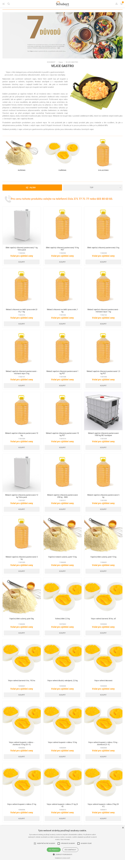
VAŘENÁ (62, 170)
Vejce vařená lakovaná (103, 680)
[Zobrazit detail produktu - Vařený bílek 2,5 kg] (62, 596)
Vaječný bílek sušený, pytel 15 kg (103, 557)
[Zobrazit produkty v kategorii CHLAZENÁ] (103, 153)
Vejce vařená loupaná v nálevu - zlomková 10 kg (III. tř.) (21, 743)
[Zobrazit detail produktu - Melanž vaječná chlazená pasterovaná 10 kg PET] (62, 411)
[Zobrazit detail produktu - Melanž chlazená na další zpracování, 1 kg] (62, 287)
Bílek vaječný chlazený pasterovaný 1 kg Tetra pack (22, 249)
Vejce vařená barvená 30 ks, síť (103, 619)
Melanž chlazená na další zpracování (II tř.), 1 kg (21, 310)
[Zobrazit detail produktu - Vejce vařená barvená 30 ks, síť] (103, 596)
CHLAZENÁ (103, 170)
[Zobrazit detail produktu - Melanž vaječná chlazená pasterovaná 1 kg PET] (62, 349)
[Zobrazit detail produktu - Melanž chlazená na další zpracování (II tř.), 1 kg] (22, 287)
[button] (62, 854)
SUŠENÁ (22, 170)
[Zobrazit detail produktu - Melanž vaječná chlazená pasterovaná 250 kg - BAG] (62, 473)
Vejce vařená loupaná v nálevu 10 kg (62, 742)
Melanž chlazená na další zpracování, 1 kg (62, 310)
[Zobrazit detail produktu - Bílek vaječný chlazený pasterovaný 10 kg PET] (62, 225)
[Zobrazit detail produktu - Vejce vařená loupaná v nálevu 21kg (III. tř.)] (103, 782)
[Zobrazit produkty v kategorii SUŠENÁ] (21, 153)
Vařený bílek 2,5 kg (62, 619)
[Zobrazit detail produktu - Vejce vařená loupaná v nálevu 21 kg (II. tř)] (62, 782)
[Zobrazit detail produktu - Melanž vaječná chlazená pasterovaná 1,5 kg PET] (103, 349)
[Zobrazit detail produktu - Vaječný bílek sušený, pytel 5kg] (22, 596)
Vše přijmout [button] (54, 850)
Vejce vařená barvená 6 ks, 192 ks (21, 680)
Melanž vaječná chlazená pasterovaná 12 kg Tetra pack (21, 496)
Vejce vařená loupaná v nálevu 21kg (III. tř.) (103, 805)
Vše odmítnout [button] (70, 850)
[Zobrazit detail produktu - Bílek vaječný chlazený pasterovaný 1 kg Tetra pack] (22, 225)
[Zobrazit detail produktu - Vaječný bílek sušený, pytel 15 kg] (103, 535)
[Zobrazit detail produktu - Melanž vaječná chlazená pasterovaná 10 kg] (22, 411)
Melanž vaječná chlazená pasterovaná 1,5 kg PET (103, 372)
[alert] (62, 843)
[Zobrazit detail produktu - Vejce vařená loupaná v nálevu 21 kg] (22, 782)
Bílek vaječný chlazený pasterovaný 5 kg (103, 248)
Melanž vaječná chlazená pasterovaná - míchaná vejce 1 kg (103, 310)
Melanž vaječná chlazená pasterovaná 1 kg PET (62, 372)
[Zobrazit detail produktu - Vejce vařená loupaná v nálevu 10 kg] (62, 720)
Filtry (33, 188)
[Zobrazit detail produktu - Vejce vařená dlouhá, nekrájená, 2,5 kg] (62, 658)
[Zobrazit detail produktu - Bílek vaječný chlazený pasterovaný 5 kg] (103, 225)
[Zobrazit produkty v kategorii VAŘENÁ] (62, 153)
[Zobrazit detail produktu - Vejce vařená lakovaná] (103, 658)
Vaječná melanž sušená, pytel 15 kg (62, 557)
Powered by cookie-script (62, 858)
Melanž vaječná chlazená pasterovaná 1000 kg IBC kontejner (103, 434)
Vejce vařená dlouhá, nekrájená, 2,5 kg (62, 680)
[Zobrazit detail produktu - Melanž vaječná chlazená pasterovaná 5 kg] (103, 473)
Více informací (65, 839)
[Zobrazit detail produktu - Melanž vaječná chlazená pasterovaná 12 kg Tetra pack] (22, 473)
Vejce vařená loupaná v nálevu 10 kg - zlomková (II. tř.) (103, 743)
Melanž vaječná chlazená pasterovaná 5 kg (103, 496)
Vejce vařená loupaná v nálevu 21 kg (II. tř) (62, 805)
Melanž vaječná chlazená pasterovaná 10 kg (21, 434)
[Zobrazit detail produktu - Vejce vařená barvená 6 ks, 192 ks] (22, 658)
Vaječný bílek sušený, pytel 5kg (21, 619)
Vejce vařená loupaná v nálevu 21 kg (21, 804)
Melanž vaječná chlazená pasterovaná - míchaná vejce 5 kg (21, 372)
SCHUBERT (51, 62)
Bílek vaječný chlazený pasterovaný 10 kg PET (62, 249)
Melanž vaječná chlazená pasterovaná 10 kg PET (62, 434)
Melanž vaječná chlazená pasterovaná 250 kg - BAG (62, 496)
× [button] (123, 828)
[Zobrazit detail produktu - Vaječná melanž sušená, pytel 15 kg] (62, 535)
